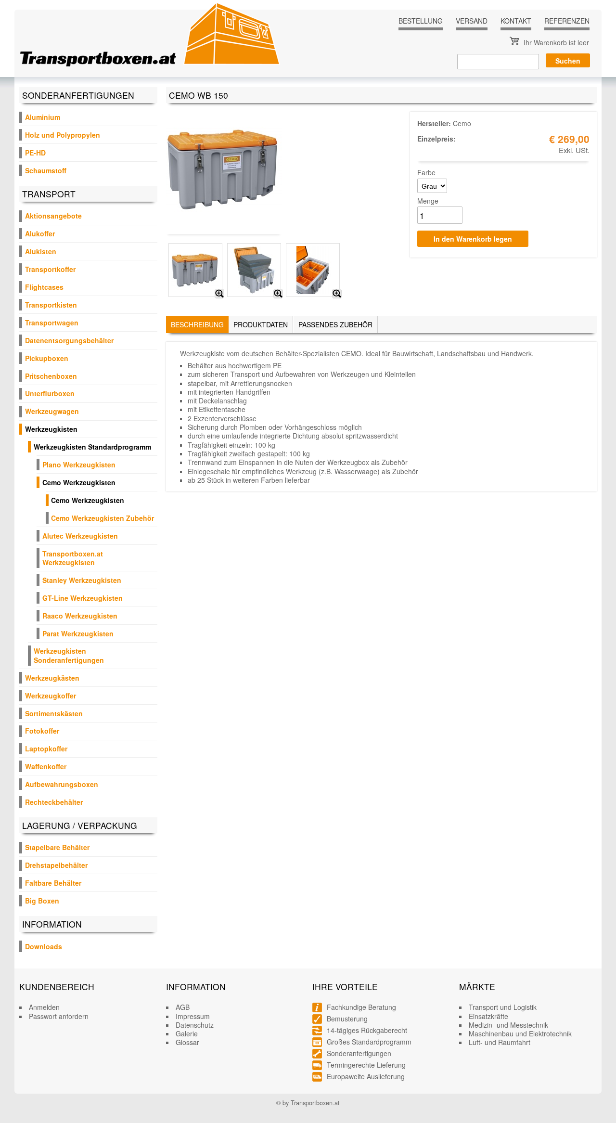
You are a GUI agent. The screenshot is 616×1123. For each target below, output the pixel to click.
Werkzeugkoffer (50, 695)
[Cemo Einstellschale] (337, 293)
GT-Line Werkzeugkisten (82, 598)
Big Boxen (42, 900)
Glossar (187, 1042)
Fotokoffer (42, 731)
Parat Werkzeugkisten (78, 633)
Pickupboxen (46, 358)
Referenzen (567, 21)
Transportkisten (51, 305)
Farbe (426, 172)
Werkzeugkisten (51, 429)
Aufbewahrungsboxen (61, 784)
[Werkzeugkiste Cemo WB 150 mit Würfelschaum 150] (278, 293)
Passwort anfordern (59, 1016)
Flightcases (44, 287)
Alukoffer (40, 233)
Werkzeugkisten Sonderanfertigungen (69, 655)
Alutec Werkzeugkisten (80, 536)
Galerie (187, 1033)
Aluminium (42, 117)
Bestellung (420, 21)
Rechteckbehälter (54, 802)
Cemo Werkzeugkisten (79, 482)
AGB (183, 1007)
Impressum (193, 1016)
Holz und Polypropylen (62, 135)
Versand (472, 21)
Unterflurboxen (50, 393)
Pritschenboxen (51, 376)
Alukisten (40, 251)
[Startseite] (150, 34)
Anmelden (44, 1007)
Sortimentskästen (54, 713)
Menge (427, 200)
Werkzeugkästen (52, 678)
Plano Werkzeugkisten (79, 464)
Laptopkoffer (46, 748)
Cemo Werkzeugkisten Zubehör (102, 518)
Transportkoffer (50, 269)
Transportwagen (51, 322)
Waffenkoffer (45, 766)
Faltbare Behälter (53, 883)
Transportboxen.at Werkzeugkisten (72, 558)
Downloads (43, 946)
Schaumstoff (45, 170)
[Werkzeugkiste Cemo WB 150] (219, 293)
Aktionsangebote (53, 215)
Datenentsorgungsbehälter (69, 340)
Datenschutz (195, 1025)
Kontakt (515, 21)
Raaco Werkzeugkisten (79, 615)
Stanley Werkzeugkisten (81, 580)
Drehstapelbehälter (56, 865)
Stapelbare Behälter (57, 847)
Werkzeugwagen (52, 411)
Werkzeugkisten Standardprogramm (92, 447)
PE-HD (35, 152)
